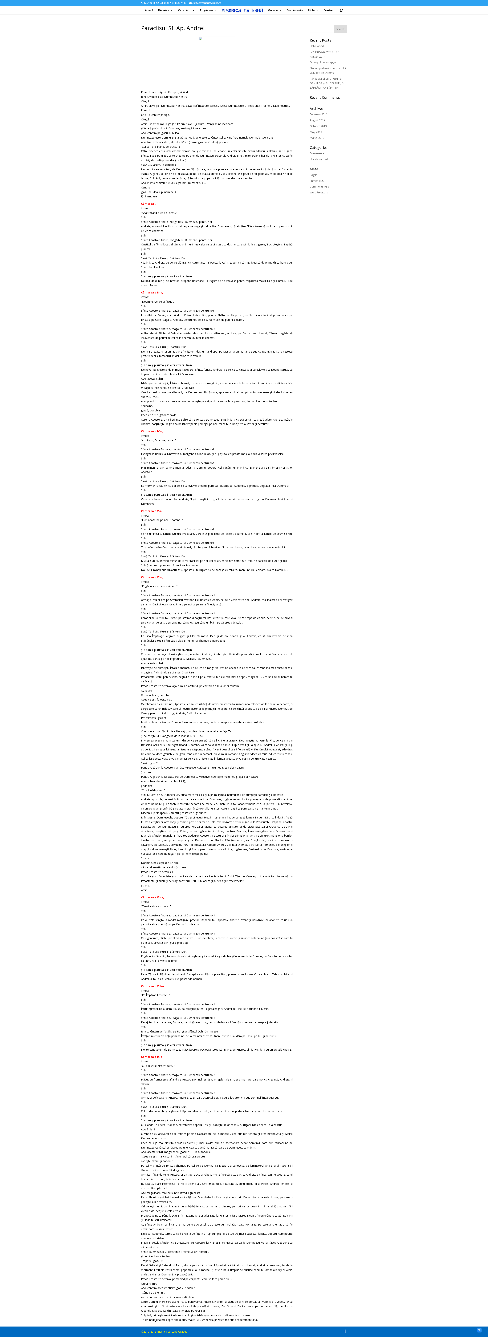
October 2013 (318, 126)
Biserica (163, 10)
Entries (317, 181)
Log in (313, 175)
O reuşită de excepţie (323, 62)
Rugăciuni (207, 10)
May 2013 (316, 132)
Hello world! (317, 46)
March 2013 (317, 137)
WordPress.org (319, 192)
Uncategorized (319, 159)
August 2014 (317, 120)
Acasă (149, 10)
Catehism (184, 10)
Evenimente (295, 10)
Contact (329, 10)
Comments (319, 186)
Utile (311, 10)
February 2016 (318, 114)
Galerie (273, 10)
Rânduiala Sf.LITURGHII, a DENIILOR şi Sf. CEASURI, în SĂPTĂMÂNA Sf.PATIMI (327, 83)
